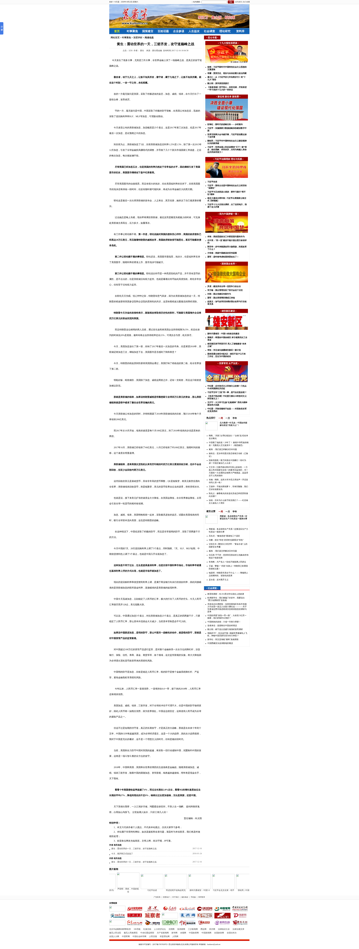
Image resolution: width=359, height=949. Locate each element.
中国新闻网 (206, 933)
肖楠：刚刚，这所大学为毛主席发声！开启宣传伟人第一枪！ (228, 481)
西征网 (203, 929)
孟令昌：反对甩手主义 (218, 580)
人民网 (175, 936)
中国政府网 (194, 933)
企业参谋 (178, 31)
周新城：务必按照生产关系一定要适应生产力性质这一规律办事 (228, 530)
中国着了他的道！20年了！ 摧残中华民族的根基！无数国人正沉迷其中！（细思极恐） (229, 443)
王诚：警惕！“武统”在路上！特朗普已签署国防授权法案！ (228, 567)
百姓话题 (163, 31)
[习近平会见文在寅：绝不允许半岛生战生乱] (215, 888)
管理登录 (201, 897)
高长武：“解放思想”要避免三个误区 (224, 536)
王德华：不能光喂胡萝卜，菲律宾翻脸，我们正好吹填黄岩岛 (228, 488)
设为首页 (238, 2)
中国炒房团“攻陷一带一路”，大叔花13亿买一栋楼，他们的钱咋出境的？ (226, 616)
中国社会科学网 (139, 936)
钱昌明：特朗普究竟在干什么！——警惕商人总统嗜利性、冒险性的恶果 (228, 574)
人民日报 (153, 936)
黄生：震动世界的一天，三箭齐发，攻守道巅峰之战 (134, 849)
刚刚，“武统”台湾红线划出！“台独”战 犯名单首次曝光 (228, 437)
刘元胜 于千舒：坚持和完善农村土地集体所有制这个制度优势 (229, 556)
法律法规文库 (238, 929)
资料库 (240, 31)
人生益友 (194, 31)
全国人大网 (114, 936)
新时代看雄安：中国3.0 (191, 890)
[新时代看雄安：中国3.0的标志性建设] (191, 888)
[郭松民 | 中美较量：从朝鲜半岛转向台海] (239, 888)
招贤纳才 (166, 897)
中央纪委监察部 (147, 933)
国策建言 (147, 31)
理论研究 (225, 31)
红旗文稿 (147, 929)
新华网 (174, 933)
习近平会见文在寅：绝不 (215, 890)
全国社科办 (232, 933)
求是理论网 (165, 936)
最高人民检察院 (131, 933)
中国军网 (126, 936)
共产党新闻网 (163, 933)
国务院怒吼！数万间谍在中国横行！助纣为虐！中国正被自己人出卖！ (227, 461)
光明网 (171, 929)
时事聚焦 (132, 31)
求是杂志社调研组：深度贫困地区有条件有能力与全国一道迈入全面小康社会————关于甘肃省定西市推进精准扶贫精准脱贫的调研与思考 (227, 608)
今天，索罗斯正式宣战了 (122, 854)
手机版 (193, 897)
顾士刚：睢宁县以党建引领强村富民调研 (225, 629)
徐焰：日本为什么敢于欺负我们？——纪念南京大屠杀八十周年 (228, 501)
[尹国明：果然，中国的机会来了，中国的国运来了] (120, 887)
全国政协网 (219, 933)
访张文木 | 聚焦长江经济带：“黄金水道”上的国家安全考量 (228, 545)
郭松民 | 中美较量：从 (239, 890)
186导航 (137, 929)
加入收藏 (246, 2)
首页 (117, 31)
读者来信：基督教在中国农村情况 (222, 626)
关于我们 (175, 897)
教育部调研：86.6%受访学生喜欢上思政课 (225, 594)
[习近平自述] (144, 888)
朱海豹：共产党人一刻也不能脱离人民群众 (227, 562)
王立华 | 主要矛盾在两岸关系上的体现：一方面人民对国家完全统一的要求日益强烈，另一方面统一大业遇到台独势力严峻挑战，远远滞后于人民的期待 (228, 471)
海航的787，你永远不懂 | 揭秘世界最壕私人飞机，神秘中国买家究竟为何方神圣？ (227, 634)
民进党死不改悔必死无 (167, 890)
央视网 (183, 933)
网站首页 (115, 37)
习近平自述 (144, 890)
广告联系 (157, 897)
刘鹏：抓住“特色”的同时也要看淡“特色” (226, 540)
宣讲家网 (181, 929)
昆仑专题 (212, 37)
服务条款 (184, 897)
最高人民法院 (115, 933)
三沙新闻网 (193, 929)
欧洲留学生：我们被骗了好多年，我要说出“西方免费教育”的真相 (226, 599)
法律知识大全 (224, 929)
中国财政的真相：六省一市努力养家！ (224, 622)
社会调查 (209, 31)
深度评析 (137, 37)
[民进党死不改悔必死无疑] (167, 888)
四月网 (212, 929)
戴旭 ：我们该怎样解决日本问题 (223, 449)
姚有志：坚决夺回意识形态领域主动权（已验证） (228, 454)
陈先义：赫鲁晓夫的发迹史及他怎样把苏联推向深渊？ (228, 494)
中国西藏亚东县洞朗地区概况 (220, 643)
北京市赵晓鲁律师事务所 (120, 929)
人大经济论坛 (160, 929)
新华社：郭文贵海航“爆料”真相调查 (223, 639)
